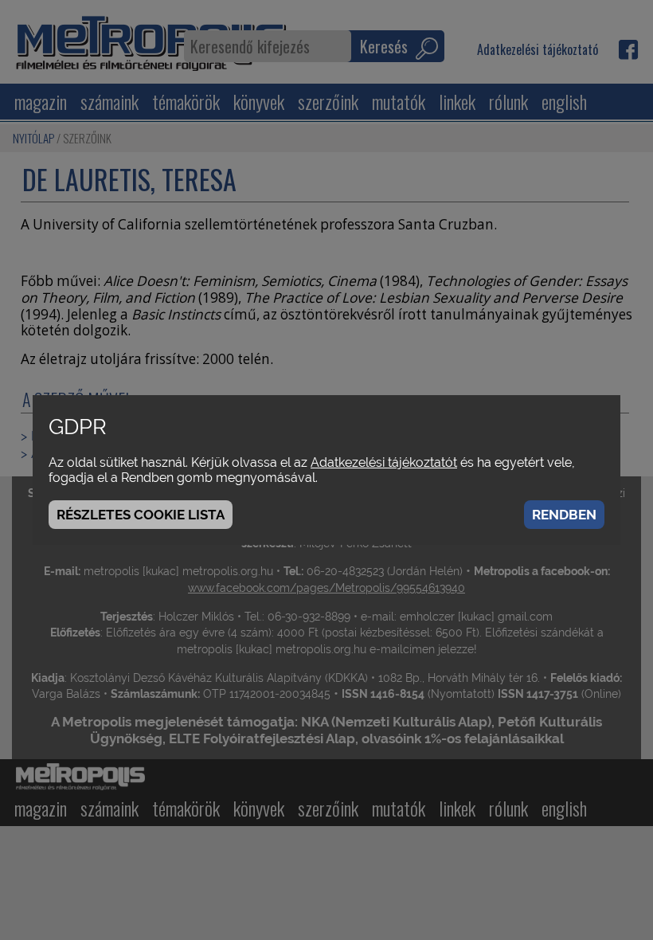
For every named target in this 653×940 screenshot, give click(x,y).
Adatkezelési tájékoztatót (384, 462)
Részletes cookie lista (141, 515)
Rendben (564, 515)
